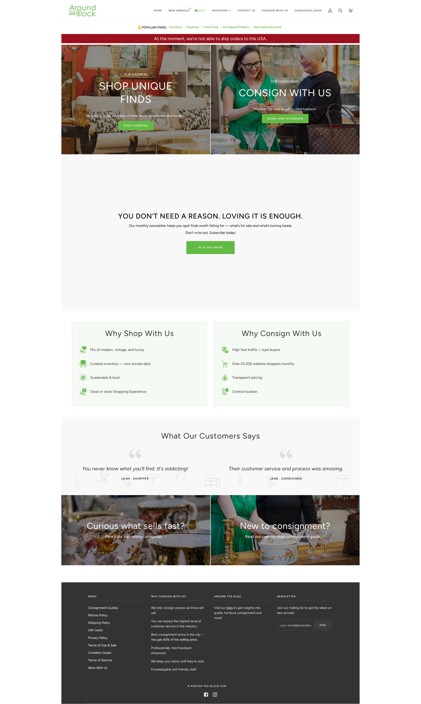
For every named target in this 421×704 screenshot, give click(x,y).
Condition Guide (99, 653)
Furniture (175, 27)
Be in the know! (210, 247)
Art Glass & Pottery (236, 27)
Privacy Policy (98, 638)
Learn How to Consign (285, 118)
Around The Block (205, 686)
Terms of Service (100, 660)
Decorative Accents (267, 27)
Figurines (192, 27)
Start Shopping (136, 125)
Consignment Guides (103, 608)
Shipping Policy (99, 623)
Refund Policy (98, 615)
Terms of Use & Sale (102, 645)
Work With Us (97, 668)
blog (230, 608)
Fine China (211, 27)
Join (322, 625)
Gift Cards (95, 630)
